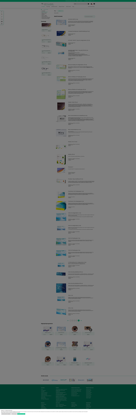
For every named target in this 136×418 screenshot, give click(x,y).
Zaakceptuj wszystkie (21, 413)
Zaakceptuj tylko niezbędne (6, 413)
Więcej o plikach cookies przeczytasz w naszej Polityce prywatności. (10, 412)
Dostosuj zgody (14, 413)
